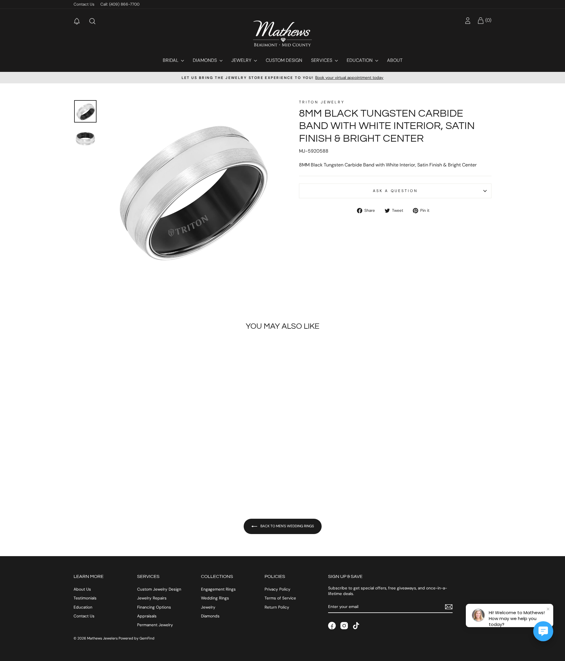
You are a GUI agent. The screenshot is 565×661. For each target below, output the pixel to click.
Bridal (171, 60)
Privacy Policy (277, 589)
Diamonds (205, 60)
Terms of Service (280, 598)
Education (360, 60)
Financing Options (154, 607)
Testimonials (85, 598)
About (395, 60)
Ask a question (395, 190)
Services (322, 60)
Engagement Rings (218, 589)
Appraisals (147, 616)
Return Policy (277, 607)
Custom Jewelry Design (159, 589)
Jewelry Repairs (152, 598)
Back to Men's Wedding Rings (287, 526)
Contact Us (84, 4)
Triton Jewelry (322, 102)
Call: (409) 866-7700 (119, 4)
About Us (82, 589)
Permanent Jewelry (155, 624)
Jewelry (241, 60)
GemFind (146, 638)
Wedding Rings (215, 598)
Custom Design (284, 60)
